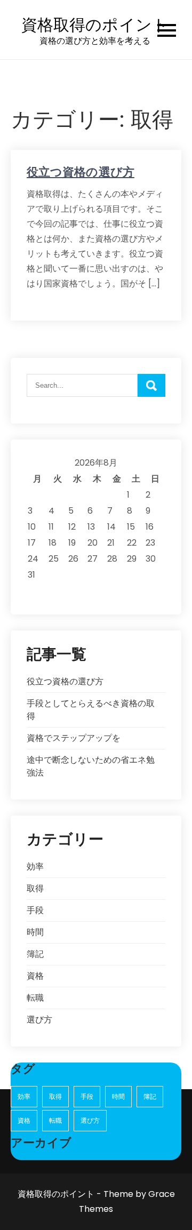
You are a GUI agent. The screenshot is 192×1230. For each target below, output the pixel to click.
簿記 (35, 954)
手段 (35, 910)
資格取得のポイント (95, 25)
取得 (35, 888)
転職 (35, 998)
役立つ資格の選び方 (80, 172)
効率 (35, 866)
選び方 (39, 1019)
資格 (35, 976)
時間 (35, 932)
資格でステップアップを (74, 738)
